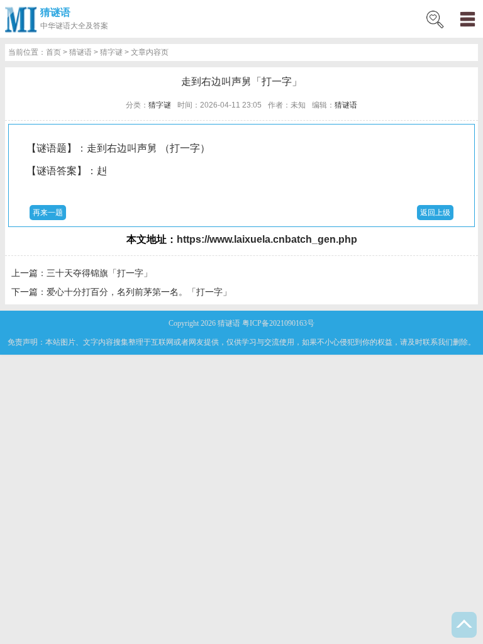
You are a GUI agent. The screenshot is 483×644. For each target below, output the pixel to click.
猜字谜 (111, 52)
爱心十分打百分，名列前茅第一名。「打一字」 (139, 292)
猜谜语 (55, 12)
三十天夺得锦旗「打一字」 (99, 273)
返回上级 (435, 212)
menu (467, 18)
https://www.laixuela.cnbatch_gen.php (267, 239)
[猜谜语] (20, 19)
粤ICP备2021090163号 (278, 323)
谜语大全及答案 (81, 25)
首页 (53, 52)
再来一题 (48, 212)
